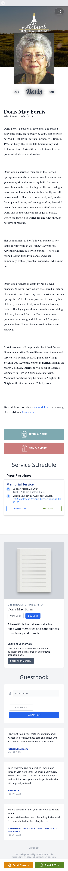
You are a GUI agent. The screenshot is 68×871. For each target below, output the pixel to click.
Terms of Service (42, 857)
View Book (15, 615)
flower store (28, 412)
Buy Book (33, 615)
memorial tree (42, 407)
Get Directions (20, 508)
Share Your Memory (20, 660)
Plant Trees (48, 508)
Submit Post (34, 714)
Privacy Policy (25, 857)
